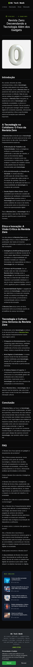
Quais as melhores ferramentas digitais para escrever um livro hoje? (19, 614)
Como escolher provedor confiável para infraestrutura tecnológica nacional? (19, 580)
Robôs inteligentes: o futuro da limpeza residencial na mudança (19, 606)
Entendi (9, 663)
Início (5, 7)
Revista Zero (24, 332)
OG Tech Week (17, 3)
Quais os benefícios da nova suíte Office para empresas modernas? (20, 588)
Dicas (19, 7)
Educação (26, 7)
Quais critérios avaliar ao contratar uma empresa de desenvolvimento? (19, 597)
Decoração (12, 7)
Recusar (23, 663)
